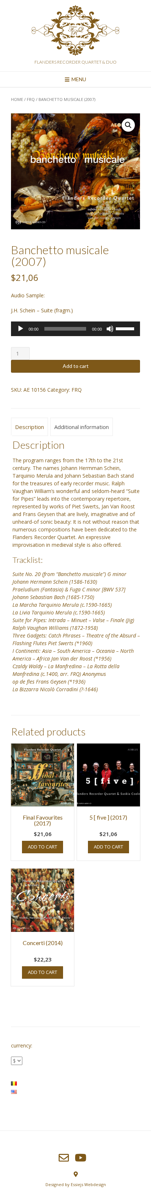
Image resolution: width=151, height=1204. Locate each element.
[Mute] (110, 328)
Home (17, 99)
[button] (128, 125)
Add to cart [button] (42, 846)
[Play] (20, 328)
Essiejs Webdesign (88, 1184)
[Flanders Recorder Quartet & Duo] (75, 32)
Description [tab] (29, 426)
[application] (75, 328)
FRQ (31, 99)
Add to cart (76, 366)
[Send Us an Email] (64, 1158)
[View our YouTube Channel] (80, 1158)
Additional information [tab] (81, 426)
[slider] (126, 328)
